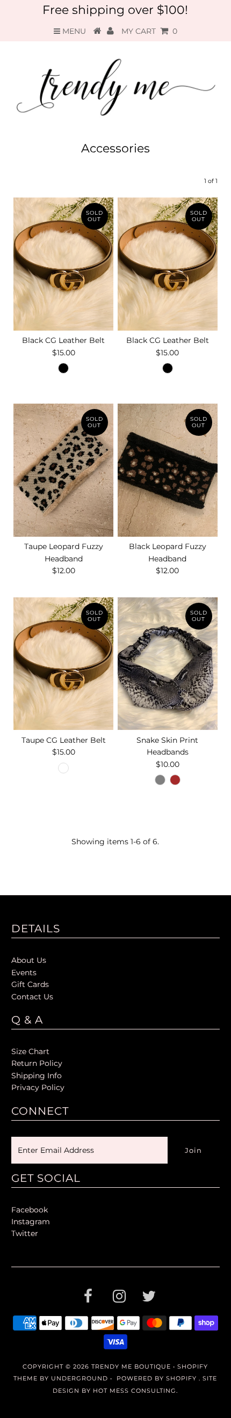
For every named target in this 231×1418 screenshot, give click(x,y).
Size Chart (30, 1051)
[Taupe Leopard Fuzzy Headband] (63, 470)
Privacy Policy (37, 1087)
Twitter (24, 1233)
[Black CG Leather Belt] (63, 264)
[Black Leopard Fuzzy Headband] (168, 470)
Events (24, 972)
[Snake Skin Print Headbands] (168, 663)
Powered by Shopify (157, 1378)
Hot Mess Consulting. (135, 1390)
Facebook (29, 1210)
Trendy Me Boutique (131, 1366)
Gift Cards (30, 984)
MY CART (149, 31)
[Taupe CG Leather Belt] (63, 663)
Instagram (30, 1221)
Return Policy (36, 1063)
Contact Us (32, 997)
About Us (28, 960)
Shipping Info (36, 1075)
